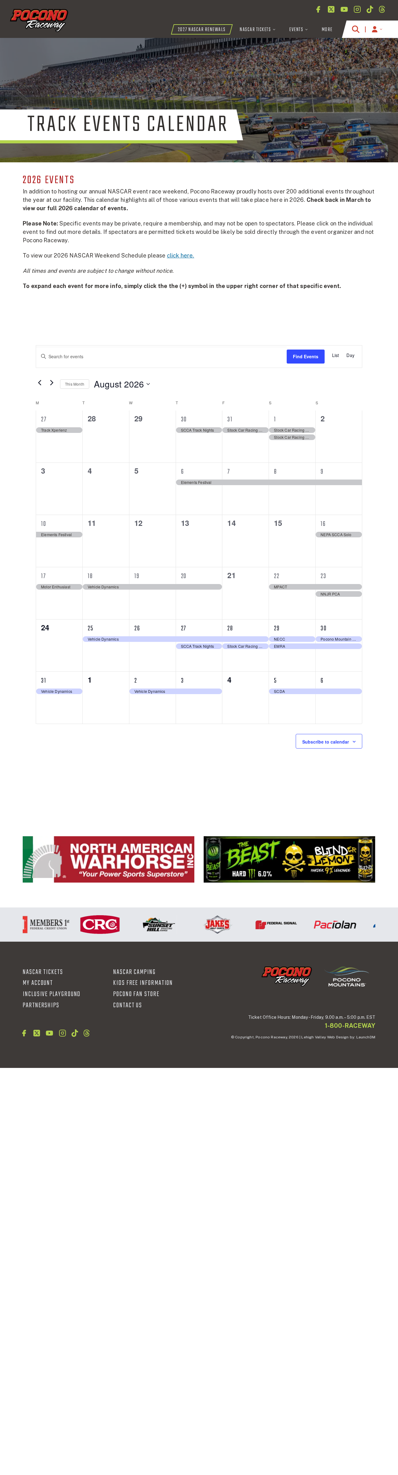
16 (323, 524)
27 (44, 419)
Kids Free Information (143, 983)
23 (323, 576)
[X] (331, 9)
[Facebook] (318, 9)
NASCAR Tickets (43, 972)
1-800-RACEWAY (350, 1025)
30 (184, 419)
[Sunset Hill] (146, 924)
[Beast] (289, 859)
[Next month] (51, 383)
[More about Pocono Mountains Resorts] (346, 976)
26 (137, 628)
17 (43, 576)
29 (277, 628)
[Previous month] (39, 383)
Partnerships (41, 1005)
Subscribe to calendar (325, 742)
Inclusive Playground (52, 994)
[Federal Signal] (263, 924)
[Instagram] (357, 9)
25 (91, 628)
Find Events (305, 356)
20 (184, 576)
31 (230, 419)
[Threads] (382, 9)
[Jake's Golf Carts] (204, 924)
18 (90, 576)
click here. (180, 255)
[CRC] (87, 924)
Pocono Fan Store (136, 994)
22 (277, 576)
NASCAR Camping (134, 972)
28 (230, 628)
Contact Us (127, 1005)
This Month (74, 384)
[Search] (355, 29)
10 (43, 524)
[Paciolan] (322, 924)
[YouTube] (344, 9)
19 (137, 576)
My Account (38, 983)
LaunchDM (365, 1037)
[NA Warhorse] (108, 859)
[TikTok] (370, 9)
